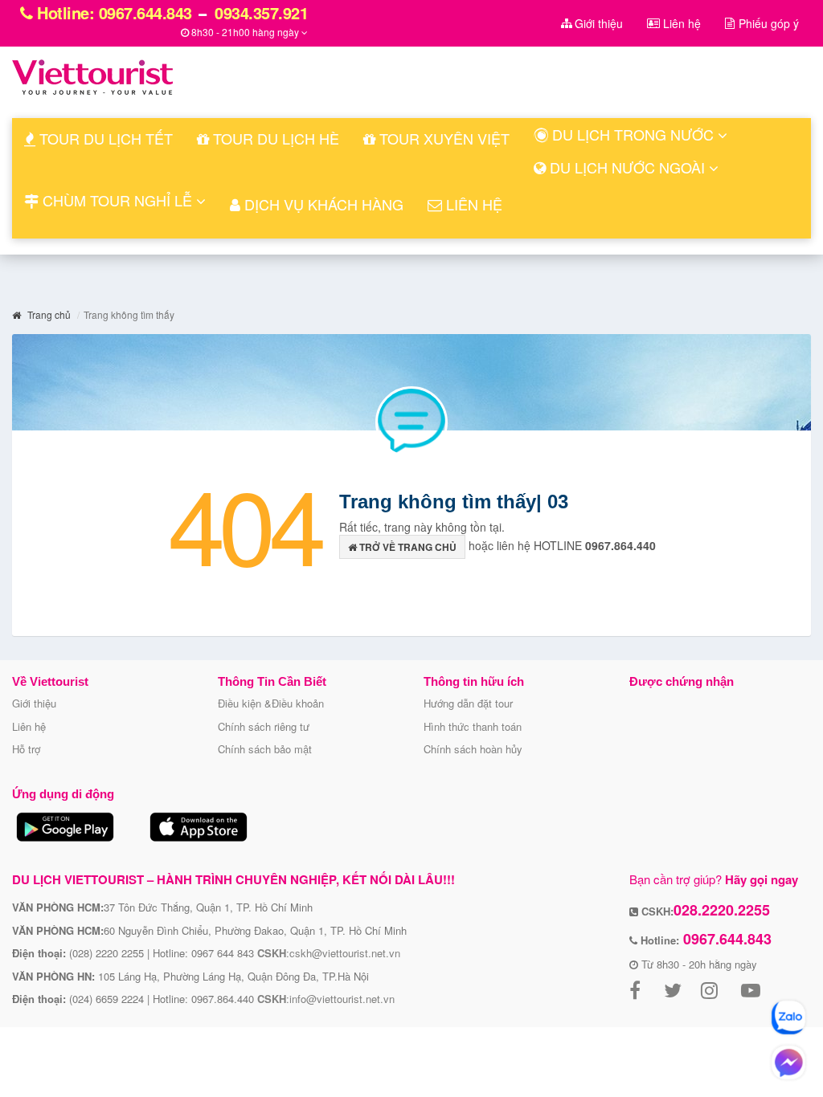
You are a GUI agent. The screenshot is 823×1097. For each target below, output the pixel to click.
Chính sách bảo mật (265, 748)
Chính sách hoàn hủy (473, 748)
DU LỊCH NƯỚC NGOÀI (627, 167)
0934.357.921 (260, 12)
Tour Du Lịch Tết (104, 138)
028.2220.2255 (722, 909)
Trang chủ (48, 314)
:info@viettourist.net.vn (326, 998)
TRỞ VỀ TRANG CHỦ (407, 547)
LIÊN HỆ (472, 204)
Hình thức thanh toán (473, 726)
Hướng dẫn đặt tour (468, 703)
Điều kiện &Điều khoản (271, 703)
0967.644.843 (725, 938)
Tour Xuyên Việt (442, 138)
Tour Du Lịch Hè (274, 138)
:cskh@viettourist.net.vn (328, 952)
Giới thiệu (34, 703)
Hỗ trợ (26, 748)
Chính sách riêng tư (263, 726)
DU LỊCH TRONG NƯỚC (633, 134)
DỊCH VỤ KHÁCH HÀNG (321, 204)
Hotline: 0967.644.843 (112, 12)
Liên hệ (29, 726)
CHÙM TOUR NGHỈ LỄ (117, 200)
